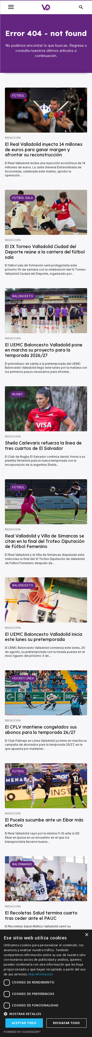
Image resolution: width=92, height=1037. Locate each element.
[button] (46, 1013)
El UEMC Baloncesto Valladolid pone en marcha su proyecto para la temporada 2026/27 (43, 350)
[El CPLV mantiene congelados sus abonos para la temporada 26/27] (46, 692)
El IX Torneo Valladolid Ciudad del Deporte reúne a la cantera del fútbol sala (45, 252)
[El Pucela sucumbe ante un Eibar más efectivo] (46, 785)
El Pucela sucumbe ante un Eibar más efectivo (44, 822)
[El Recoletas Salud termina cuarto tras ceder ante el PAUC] (46, 878)
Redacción (13, 137)
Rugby (17, 394)
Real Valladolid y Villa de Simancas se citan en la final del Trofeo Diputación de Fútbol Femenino (44, 541)
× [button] (86, 935)
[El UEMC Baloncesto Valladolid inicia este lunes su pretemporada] (46, 599)
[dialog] (46, 983)
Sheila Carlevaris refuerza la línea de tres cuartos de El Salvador (43, 445)
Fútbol (18, 95)
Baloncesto (22, 296)
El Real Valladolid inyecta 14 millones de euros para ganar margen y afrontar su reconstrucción (43, 149)
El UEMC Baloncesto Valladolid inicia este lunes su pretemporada (43, 636)
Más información (40, 974)
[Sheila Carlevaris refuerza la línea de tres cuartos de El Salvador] (46, 408)
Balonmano (22, 864)
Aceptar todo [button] (24, 1023)
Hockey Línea (23, 678)
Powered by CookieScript (22, 1032)
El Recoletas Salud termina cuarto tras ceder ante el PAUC (41, 915)
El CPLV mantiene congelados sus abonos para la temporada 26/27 (41, 729)
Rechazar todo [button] (66, 1023)
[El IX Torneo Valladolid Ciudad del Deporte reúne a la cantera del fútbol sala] (46, 212)
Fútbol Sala (22, 198)
